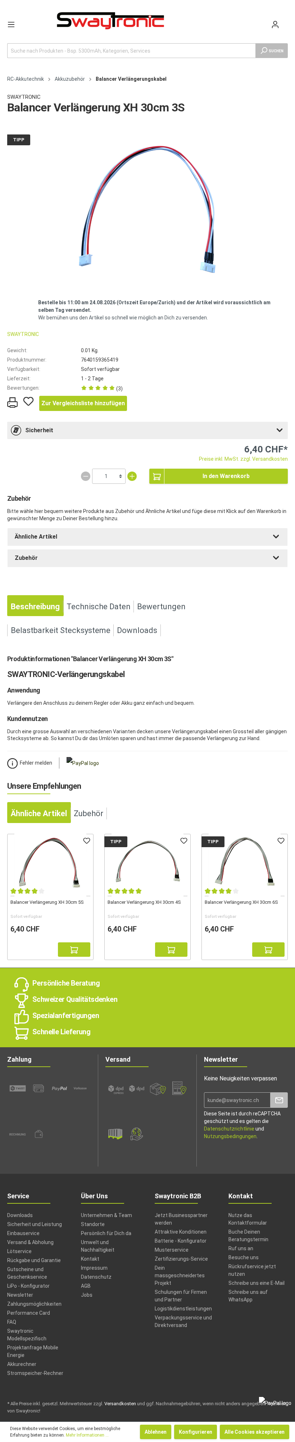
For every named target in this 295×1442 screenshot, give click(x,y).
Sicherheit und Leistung (34, 1224)
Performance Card (28, 1313)
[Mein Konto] (275, 24)
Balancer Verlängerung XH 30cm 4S (144, 902)
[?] (74, 949)
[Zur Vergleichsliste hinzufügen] (17, 949)
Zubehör (26, 557)
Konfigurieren (195, 1432)
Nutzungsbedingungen (230, 1136)
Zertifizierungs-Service (181, 1259)
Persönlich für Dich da (106, 1233)
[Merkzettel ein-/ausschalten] (28, 401)
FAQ (11, 1322)
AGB (86, 1286)
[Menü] (11, 24)
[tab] (147, 430)
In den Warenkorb (226, 476)
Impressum (94, 1268)
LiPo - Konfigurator (28, 1286)
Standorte (93, 1224)
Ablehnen (156, 1432)
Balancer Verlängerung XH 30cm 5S (47, 902)
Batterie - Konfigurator (180, 1241)
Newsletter (20, 1295)
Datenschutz (96, 1277)
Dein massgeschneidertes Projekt (180, 1275)
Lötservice (19, 1251)
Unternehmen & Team (106, 1215)
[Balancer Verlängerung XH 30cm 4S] (147, 862)
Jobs (86, 1295)
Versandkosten (120, 1403)
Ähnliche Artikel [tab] (39, 813)
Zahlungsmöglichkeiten (34, 1304)
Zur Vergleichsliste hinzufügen (83, 403)
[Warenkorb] (285, 20)
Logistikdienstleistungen (183, 1308)
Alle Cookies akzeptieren (254, 1432)
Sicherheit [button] (39, 430)
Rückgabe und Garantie (34, 1260)
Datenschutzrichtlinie (229, 1129)
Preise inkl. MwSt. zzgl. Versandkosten (243, 459)
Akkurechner (21, 1364)
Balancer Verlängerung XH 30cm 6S (241, 902)
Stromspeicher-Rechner (35, 1373)
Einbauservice (23, 1233)
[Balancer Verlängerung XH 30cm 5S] (50, 862)
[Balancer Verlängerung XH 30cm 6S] (245, 862)
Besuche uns (243, 1257)
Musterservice (172, 1250)
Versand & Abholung (30, 1242)
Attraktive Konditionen (180, 1232)
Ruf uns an (240, 1248)
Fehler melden (36, 763)
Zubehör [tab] (88, 813)
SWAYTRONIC (24, 97)
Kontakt (90, 1259)
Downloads (20, 1215)
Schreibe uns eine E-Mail (256, 1283)
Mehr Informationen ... (87, 1435)
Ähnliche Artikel (36, 536)
